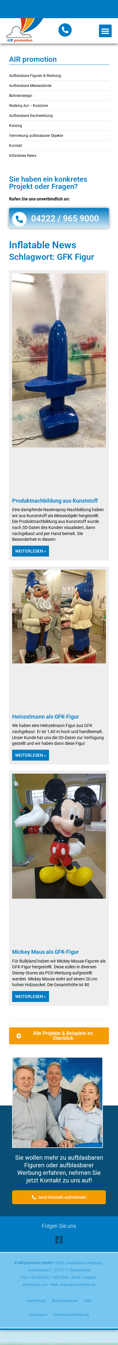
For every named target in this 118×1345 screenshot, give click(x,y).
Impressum (38, 1315)
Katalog (15, 126)
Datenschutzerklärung (71, 1315)
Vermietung (36, 1301)
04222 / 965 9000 (65, 218)
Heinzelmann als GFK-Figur (45, 716)
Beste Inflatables (65, 1301)
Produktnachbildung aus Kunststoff (55, 500)
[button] (105, 31)
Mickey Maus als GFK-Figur (45, 952)
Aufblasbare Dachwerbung (31, 116)
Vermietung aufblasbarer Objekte (36, 136)
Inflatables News (22, 156)
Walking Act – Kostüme (28, 106)
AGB (87, 1301)
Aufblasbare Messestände (30, 86)
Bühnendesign (20, 96)
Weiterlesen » (30, 551)
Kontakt (15, 146)
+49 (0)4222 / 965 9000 (49, 1277)
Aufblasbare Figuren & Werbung (35, 76)
